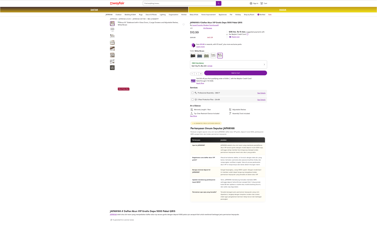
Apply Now (200, 83)
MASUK (282, 9)
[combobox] (179, 3)
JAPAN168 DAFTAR (139, 19)
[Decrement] (192, 73)
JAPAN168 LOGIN (125, 19)
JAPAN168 (113, 19)
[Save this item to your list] (183, 24)
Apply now (235, 37)
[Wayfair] (117, 3)
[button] (152, 55)
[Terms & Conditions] (247, 34)
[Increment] (201, 73)
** (229, 78)
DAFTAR (94, 9)
